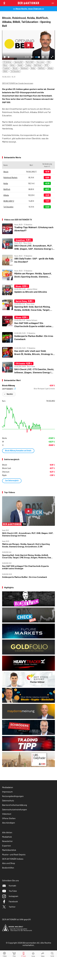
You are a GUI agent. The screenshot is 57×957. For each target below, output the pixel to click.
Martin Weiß (29, 62)
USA (48, 62)
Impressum (7, 791)
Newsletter (7, 841)
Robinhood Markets (10, 177)
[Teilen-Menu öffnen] (42, 954)
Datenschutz (8, 800)
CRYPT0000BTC (8, 389)
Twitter (12, 906)
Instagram (13, 896)
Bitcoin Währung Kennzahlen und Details (18, 450)
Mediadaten (7, 787)
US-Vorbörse (7, 62)
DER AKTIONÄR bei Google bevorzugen (17, 83)
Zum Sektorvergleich (12, 480)
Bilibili (5, 71)
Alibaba (50, 68)
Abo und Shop (8, 863)
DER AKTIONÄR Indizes (12, 859)
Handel (20, 65)
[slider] (16, 57)
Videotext (6, 814)
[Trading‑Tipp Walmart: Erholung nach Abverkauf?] (28, 229)
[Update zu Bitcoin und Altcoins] (28, 290)
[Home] (33, 954)
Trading (28, 65)
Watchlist (10, 394)
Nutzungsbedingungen (13, 796)
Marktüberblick (9, 850)
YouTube (13, 891)
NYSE (46, 65)
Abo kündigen (8, 822)
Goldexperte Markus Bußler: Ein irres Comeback (24, 577)
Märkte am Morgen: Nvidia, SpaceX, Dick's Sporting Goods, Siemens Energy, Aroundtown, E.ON (26, 545)
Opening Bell (19, 62)
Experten (6, 845)
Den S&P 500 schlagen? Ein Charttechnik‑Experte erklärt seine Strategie (25, 567)
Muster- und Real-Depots (13, 854)
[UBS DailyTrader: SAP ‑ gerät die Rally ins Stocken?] (28, 260)
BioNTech (41, 68)
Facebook (13, 901)
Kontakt (12, 885)
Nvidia (33, 68)
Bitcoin (15, 68)
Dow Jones (40, 62)
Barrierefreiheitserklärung (14, 805)
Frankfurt (6, 68)
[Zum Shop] (14, 954)
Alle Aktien (7, 832)
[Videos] (4, 954)
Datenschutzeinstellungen (14, 809)
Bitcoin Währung (8, 385)
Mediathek (7, 836)
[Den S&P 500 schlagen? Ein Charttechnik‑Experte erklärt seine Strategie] (28, 322)
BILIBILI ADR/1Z (8, 201)
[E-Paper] (23, 954)
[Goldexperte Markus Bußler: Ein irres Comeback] (28, 337)
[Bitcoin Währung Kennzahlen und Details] (28, 419)
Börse (5, 65)
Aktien (12, 65)
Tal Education (15, 71)
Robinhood (24, 68)
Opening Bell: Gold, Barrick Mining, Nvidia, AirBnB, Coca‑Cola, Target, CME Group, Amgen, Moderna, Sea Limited (26, 556)
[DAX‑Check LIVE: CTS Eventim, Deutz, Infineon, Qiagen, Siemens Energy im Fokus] (28, 368)
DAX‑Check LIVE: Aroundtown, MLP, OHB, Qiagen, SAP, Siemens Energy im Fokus (27, 534)
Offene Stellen (9, 818)
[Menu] (53, 3)
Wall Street (37, 65)
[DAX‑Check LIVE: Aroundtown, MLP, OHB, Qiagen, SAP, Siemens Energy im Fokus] (28, 244)
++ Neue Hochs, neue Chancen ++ (28, 8)
